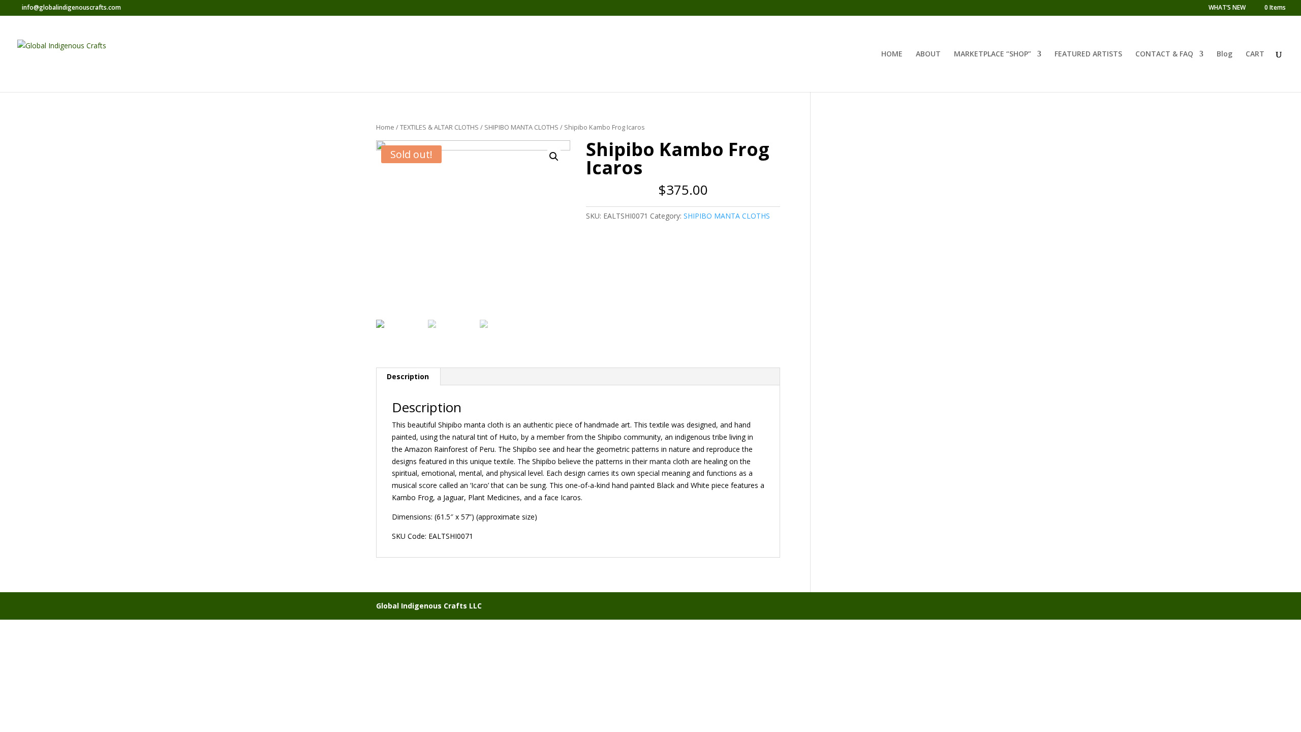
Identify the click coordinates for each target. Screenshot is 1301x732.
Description (408, 376)
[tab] (408, 376)
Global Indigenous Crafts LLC (429, 606)
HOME (892, 54)
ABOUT (928, 54)
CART (1255, 54)
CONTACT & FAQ (1164, 54)
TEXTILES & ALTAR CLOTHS (439, 127)
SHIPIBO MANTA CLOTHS (521, 127)
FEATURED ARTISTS (1088, 54)
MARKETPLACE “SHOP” (992, 54)
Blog (1224, 54)
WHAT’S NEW (1227, 8)
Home (385, 127)
